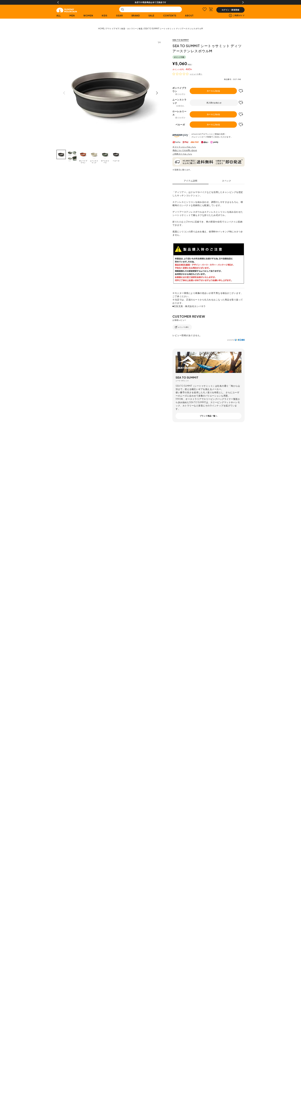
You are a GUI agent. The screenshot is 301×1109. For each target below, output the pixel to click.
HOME (101, 28)
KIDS (104, 15)
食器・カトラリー (129, 28)
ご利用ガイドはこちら (182, 154)
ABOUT (189, 15)
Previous (58, 2)
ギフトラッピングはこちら (184, 147)
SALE (151, 15)
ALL (58, 15)
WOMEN (88, 15)
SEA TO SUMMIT (180, 40)
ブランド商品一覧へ (208, 416)
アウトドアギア (113, 28)
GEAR (119, 15)
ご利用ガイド (239, 15)
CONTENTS (169, 15)
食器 (141, 28)
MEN (72, 15)
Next (243, 2)
